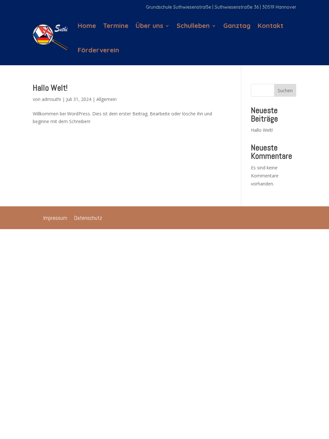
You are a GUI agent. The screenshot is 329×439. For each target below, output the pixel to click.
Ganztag (237, 26)
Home (87, 26)
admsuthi (51, 99)
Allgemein (106, 99)
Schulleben (193, 26)
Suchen (285, 90)
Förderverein (98, 50)
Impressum (55, 218)
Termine (116, 26)
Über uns (149, 26)
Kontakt (270, 26)
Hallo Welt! (50, 88)
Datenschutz (88, 218)
